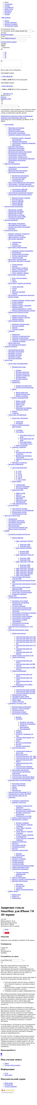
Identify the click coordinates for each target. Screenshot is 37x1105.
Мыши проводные (22, 392)
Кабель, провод (13, 891)
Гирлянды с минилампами (24, 726)
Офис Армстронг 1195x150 (24, 555)
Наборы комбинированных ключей (23, 310)
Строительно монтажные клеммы (23, 865)
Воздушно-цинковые (15, 358)
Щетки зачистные (14, 343)
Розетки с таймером (22, 823)
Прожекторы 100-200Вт (16, 211)
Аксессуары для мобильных (23, 116)
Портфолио (8, 11)
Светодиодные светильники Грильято (20, 193)
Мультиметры (16, 252)
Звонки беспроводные (19, 841)
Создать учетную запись (9, 42)
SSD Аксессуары (21, 500)
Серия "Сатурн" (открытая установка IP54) (24, 835)
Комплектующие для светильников (19, 780)
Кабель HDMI (20, 403)
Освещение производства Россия (19, 534)
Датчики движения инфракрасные (22, 873)
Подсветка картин (18, 710)
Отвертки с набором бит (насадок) (23, 339)
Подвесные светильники (16, 131)
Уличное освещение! (11, 220)
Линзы (14, 787)
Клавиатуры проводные (23, 386)
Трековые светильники (19, 141)
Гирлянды (19, 719)
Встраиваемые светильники (17, 153)
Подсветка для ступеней (20, 601)
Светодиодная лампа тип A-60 (26, 637)
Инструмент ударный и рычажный (19, 283)
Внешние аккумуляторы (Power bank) (24, 456)
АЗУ (17, 450)
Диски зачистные (17, 286)
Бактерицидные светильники (17, 170)
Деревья (18, 730)
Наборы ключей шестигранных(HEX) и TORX (22, 308)
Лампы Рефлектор (18, 686)
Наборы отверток (17, 319)
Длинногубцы (16, 242)
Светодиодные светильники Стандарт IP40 (21, 577)
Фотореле (19, 876)
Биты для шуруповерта (19, 278)
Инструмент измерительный (17, 247)
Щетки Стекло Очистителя (17, 529)
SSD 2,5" (19, 495)
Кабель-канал (16, 898)
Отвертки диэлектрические (21, 336)
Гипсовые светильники (15, 146)
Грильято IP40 (24, 551)
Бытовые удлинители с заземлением (23, 813)
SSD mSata (19, 498)
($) (5, 52)
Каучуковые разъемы (19, 845)
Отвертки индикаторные (20, 338)
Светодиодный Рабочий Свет (18, 527)
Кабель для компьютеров (20, 397)
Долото (14, 288)
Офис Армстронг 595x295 (24, 573)
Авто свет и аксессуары (12, 515)
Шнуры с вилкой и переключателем (23, 879)
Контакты (8, 12)
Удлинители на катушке (23, 816)
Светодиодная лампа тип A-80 (26, 638)
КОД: (2, 924)
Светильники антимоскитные (21, 608)
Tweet (6, 929)
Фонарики (11, 228)
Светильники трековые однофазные (23, 143)
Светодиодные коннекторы (25, 768)
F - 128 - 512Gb (21, 479)
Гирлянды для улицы (26, 722)
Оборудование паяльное (16, 321)
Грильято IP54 (24, 553)
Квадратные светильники (20, 175)
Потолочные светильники (16, 133)
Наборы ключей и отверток (21, 317)
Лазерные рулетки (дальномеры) (22, 251)
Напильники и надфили (20, 268)
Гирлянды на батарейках (28, 724)
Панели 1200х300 (18, 201)
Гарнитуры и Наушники (20, 418)
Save (7, 933)
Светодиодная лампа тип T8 (17, 795)
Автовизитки (12, 519)
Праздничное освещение (20, 713)
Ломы (14, 290)
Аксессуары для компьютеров (18, 363)
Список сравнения (11, 22)
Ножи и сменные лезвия (20, 269)
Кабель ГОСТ (16, 894)
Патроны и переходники (20, 850)
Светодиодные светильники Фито (23, 777)
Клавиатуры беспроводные (25, 387)
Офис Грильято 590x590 (23, 548)
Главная (3, 116)
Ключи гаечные (13, 297)
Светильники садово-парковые (22, 616)
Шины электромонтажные (24, 889)
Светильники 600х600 (19, 191)
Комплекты (16, 380)
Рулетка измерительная (19, 256)
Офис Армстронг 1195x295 (24, 568)
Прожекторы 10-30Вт (15, 210)
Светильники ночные (19, 712)
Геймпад (18, 370)
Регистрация (9, 34)
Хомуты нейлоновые (19, 877)
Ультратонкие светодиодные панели (20, 194)
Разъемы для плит (18, 860)
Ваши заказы (9, 1083)
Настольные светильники (20, 770)
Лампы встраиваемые (19, 671)
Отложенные (9, 1085)
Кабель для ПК (21, 401)
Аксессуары (10, 116)
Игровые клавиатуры (23, 375)
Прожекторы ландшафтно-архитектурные (20, 603)
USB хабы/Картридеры (19, 503)
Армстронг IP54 (25, 546)
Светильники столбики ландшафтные (19, 620)
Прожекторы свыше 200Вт (17, 216)
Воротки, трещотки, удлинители (18, 234)
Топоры (14, 293)
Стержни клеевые (18, 329)
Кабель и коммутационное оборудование (20, 426)
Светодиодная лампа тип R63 (25, 693)
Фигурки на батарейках (23, 742)
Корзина (3, 97)
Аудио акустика (13, 505)
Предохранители (13, 526)
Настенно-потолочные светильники (20, 152)
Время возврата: (6, 921)
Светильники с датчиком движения (19, 184)
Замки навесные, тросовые (17, 237)
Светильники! (9, 124)
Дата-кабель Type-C (26, 444)
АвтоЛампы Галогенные (16, 520)
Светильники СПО (18, 179)
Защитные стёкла (6, 118)
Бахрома (18, 717)
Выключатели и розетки (20, 819)
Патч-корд (19, 406)
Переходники (20, 855)
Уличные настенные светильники (19, 227)
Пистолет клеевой (18, 326)
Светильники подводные (20, 614)
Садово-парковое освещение (17, 597)
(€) (5, 56)
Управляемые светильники (17, 160)
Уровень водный (17, 257)
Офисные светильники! (12, 164)
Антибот (3, 33)
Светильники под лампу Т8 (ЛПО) (19, 794)
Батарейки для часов (15, 353)
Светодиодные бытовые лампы (18, 630)
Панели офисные (17, 538)
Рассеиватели (16, 790)
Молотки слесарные (18, 292)
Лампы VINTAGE (18, 701)
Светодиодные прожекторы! (14, 206)
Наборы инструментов (19, 316)
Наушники (19, 423)
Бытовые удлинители (19, 802)
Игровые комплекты (22, 374)
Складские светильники (16, 218)
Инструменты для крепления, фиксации (21, 295)
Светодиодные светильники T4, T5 (19, 792)
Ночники (11, 162)
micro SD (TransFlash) (23, 486)
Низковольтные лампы (19, 695)
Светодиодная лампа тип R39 (25, 689)
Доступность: (5, 926)
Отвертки (11, 331)
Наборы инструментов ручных (18, 312)
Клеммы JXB (20, 886)
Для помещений (25, 729)
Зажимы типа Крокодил (16, 235)
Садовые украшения (18, 606)
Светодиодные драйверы (24, 766)
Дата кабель (20, 432)
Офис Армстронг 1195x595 (24, 570)
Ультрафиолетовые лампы (20, 696)
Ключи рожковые (17, 302)
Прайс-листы (9, 9)
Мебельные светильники (16, 148)
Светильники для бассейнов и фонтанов (21, 158)
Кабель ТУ (15, 896)
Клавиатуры (16, 382)
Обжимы (15, 244)
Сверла (14, 281)
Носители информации (15, 464)
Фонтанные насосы (18, 625)
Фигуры (18, 744)
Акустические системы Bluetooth (22, 510)
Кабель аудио (20, 404)
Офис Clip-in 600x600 (23, 575)
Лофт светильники (14, 129)
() (5, 54)
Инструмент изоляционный (17, 259)
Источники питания (18, 783)
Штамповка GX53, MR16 (24, 684)
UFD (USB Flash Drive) (19, 467)
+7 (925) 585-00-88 (7, 86)
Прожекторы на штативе (16, 215)
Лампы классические (19, 633)
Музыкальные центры (19, 512)
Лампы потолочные (18, 657)
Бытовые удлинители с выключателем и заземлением (25, 810)
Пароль (3, 38)
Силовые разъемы (18, 864)
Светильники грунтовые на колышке (24, 613)
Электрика (11, 797)
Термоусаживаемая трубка (20, 867)
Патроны (19, 853)
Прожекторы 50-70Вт (15, 213)
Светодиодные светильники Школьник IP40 (21, 588)
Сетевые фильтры (18, 862)
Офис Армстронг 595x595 (24, 541)
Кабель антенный (21, 445)
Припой (14, 327)
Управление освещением (20, 869)
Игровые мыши (21, 377)
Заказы (7, 21)
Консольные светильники (16, 223)
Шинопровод (16, 145)
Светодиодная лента (18, 748)
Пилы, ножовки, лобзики (20, 273)
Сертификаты (9, 7)
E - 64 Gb (19, 478)
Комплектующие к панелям (21, 198)
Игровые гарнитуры (22, 372)
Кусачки (14, 266)
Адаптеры (19, 430)
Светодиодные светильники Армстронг (21, 186)
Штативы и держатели (19, 462)
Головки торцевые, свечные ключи (23, 300)
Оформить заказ (6, 99)
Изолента (15, 843)
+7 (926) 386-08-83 (7, 76)
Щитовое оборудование (20, 881)
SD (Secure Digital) (22, 488)
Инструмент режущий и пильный (19, 261)
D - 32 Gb (19, 476)
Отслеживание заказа (8, 31)
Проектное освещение (19, 594)
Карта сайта (8, 1075)
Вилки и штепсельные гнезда (21, 818)
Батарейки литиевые (15, 355)
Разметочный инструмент (20, 254)
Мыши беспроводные (23, 394)
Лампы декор (16, 700)
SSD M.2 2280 (20, 497)
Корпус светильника (18, 785)
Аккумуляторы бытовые (16, 350)
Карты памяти (16, 481)
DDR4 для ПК (20, 493)
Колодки (15, 848)
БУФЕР (7, 531)
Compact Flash (20, 485)
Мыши (14, 389)
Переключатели (17, 857)
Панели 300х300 (17, 203)
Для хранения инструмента (17, 345)
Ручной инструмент (11, 230)
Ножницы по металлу (19, 271)
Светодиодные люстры (19, 775)
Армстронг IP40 (25, 544)
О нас (6, 1073)
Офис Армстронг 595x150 (24, 572)
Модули (14, 789)
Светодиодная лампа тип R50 (25, 691)
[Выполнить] (33, 31)
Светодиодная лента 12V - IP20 (26, 756)
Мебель (14, 411)
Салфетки (15, 413)
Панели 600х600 (17, 204)
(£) (5, 57)
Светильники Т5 (17, 181)
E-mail (3, 36)
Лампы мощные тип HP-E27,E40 (22, 655)
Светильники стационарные (21, 618)
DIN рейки (19, 884)
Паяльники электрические (20, 324)
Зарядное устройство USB (24, 459)
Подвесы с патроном (19, 859)
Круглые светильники (19, 177)
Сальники (19, 888)
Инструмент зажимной (15, 239)
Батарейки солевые (14, 356)
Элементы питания (11, 346)
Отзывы (7, 14)
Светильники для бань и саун (17, 157)
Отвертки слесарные (19, 341)
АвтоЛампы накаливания (16, 522)
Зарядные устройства (19, 447)
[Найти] (19, 106)
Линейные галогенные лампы (22, 698)
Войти (3, 34)
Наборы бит (16, 334)
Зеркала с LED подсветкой (20, 708)
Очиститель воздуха (14, 524)
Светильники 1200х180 (19, 189)
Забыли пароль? (11, 38)
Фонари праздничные (23, 746)
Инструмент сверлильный (16, 275)
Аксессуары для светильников (22, 592)
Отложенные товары (11, 26)
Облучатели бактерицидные (21, 590)
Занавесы (19, 732)
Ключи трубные (17, 304)
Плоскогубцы (16, 245)
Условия (7, 6)
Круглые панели (17, 199)
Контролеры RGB (22, 754)
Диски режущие (17, 264)
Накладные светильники (16, 150)
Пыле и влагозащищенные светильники (21, 182)
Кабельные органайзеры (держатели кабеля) (24, 408)
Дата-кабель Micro (25, 442)
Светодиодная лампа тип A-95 (26, 640)
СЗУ (17, 461)
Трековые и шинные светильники (19, 134)
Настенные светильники (16, 128)
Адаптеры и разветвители (20, 800)
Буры (14, 280)
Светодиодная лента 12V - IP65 (26, 758)
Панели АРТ (12, 596)
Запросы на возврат (11, 24)
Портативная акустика (19, 514)
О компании (9, 4)
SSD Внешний (20, 502)
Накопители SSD (17, 490)
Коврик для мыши (22, 396)
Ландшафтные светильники (17, 225)
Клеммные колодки (18, 847)
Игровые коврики (22, 379)
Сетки (18, 741)
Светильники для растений (17, 155)
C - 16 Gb (19, 474)
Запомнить (6, 47)
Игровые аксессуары (19, 367)
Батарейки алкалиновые (16, 351)
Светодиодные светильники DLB (23, 778)
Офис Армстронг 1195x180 (24, 561)
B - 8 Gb (18, 473)
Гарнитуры (19, 421)
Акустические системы (19, 508)
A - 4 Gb (18, 471)
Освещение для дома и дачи (17, 703)
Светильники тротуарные (20, 623)
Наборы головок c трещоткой (21, 305)
